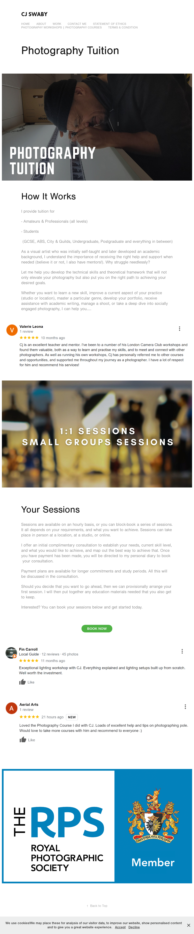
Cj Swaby (34, 14)
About (41, 24)
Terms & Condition (123, 27)
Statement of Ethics (109, 24)
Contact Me (77, 24)
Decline (134, 927)
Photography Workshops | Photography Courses (61, 27)
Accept (120, 927)
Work (57, 24)
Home (25, 24)
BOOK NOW (97, 629)
